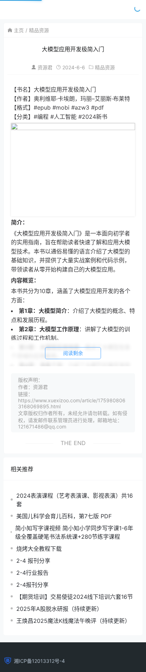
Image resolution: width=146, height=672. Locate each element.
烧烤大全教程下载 (39, 548)
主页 (19, 30)
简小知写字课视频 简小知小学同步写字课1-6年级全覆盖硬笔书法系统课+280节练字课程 (74, 532)
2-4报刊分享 (32, 584)
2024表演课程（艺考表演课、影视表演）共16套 (74, 500)
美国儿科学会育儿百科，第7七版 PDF (64, 516)
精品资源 (39, 30)
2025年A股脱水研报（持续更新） (59, 608)
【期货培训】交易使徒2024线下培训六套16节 (74, 596)
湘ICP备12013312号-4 (39, 661)
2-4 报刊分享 (33, 560)
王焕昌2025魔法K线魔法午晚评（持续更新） (73, 620)
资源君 (45, 67)
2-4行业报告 (32, 572)
